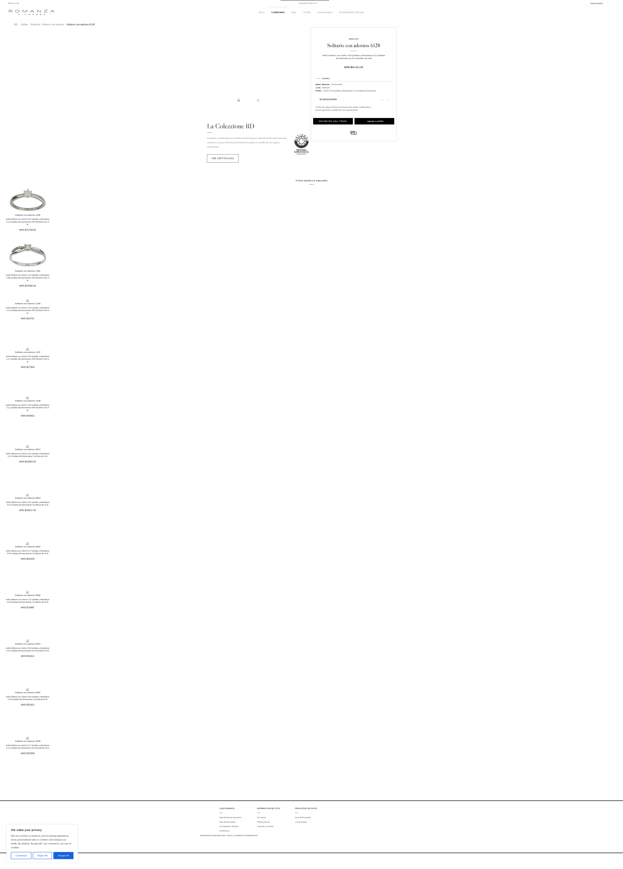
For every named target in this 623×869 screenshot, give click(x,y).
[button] (599, 3)
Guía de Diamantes (227, 822)
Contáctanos (224, 831)
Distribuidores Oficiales (228, 826)
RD (16, 24)
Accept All (63, 855)
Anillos (24, 24)
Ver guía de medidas (328, 99)
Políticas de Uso (263, 822)
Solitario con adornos (53, 24)
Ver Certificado (223, 158)
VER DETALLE (26, 239)
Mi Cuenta (261, 817)
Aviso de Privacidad (303, 817)
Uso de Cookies (301, 822)
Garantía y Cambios (265, 826)
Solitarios (35, 24)
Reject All (42, 855)
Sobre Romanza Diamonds (230, 817)
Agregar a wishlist (375, 121)
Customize (21, 855)
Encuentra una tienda (333, 121)
